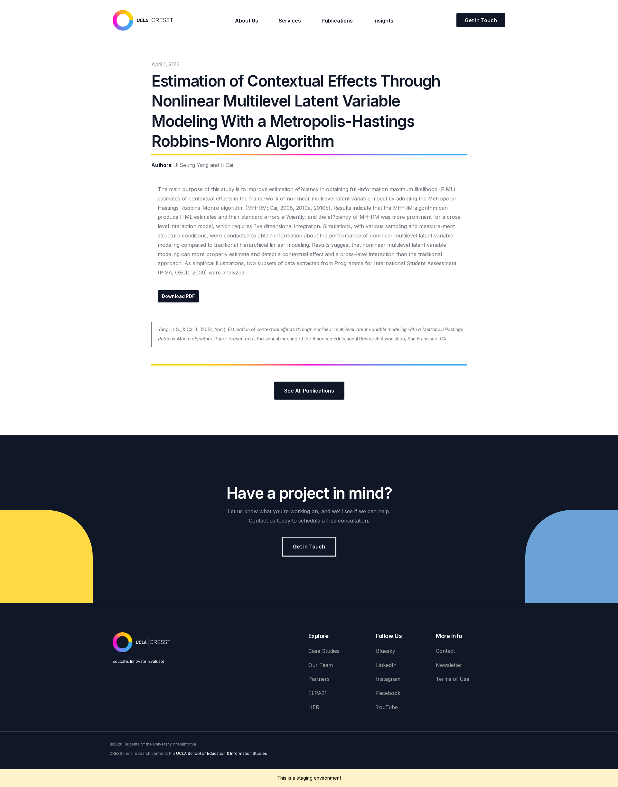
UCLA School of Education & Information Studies (221, 753)
